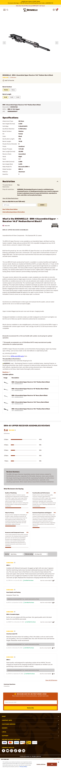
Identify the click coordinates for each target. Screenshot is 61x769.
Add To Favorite (9, 80)
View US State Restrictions (10, 198)
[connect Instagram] (11, 750)
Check (42, 205)
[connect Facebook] (3, 750)
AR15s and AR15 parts (17, 356)
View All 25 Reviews (51, 680)
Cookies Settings (41, 764)
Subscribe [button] (30, 708)
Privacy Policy (23, 766)
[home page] (30, 10)
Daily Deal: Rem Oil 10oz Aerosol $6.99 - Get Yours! (30, 5)
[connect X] (19, 750)
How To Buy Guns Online (10, 209)
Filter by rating (29, 554)
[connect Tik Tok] (15, 750)
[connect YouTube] (7, 750)
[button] (4, 10)
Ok (52, 764)
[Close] (58, 762)
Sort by (7, 554)
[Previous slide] (4, 42)
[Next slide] (56, 42)
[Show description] (6, 372)
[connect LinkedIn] (23, 750)
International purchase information (14, 212)
